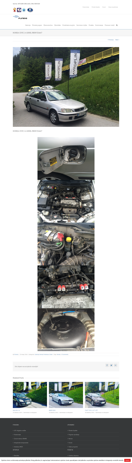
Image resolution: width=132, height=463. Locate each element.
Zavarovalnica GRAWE (20, 439)
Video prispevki (73, 447)
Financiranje (17, 434)
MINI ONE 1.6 (89, 410)
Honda (41, 354)
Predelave (46, 354)
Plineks (16, 354)
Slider (50, 354)
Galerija (37, 354)
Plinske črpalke (73, 430)
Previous (111, 40)
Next (116, 40)
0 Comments (65, 354)
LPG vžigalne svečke (20, 430)
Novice (71, 439)
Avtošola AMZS (18, 447)
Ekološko (16, 455)
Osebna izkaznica (74, 455)
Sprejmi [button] (127, 460)
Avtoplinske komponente (21, 443)
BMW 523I (16, 410)
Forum (70, 443)
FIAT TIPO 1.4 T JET (55, 410)
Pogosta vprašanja (74, 434)
